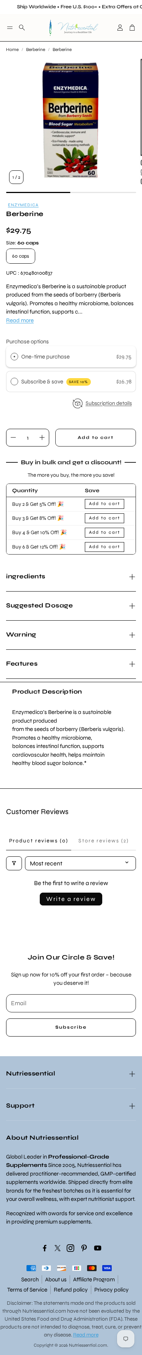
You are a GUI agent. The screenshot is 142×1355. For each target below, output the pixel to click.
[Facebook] (44, 1248)
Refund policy (71, 1289)
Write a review (71, 898)
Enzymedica (23, 204)
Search (30, 1279)
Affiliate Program (94, 1279)
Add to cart (104, 503)
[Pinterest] (84, 1248)
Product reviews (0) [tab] (38, 840)
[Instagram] (70, 1248)
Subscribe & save (54, 381)
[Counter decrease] (13, 437)
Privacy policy (111, 1289)
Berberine (35, 49)
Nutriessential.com (44, 1311)
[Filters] (14, 863)
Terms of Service (27, 1289)
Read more (20, 320)
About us (56, 1279)
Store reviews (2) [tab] (103, 840)
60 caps (20, 256)
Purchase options (27, 341)
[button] (10, 27)
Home (12, 49)
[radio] (14, 356)
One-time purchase (45, 356)
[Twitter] (58, 1248)
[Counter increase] (42, 437)
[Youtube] (97, 1248)
